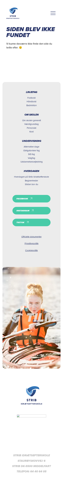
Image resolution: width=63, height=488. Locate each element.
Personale (31, 127)
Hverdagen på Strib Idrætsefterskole (31, 176)
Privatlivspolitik (32, 243)
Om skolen (31, 114)
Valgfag (31, 158)
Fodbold (31, 97)
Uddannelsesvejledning (32, 161)
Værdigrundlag (31, 124)
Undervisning (31, 141)
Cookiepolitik (31, 250)
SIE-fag (31, 154)
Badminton (31, 105)
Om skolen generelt (31, 120)
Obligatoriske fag (31, 150)
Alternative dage (31, 146)
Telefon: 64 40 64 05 (31, 471)
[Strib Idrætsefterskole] (12, 13)
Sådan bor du (31, 184)
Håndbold (31, 101)
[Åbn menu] (53, 13)
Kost (31, 131)
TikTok (20, 222)
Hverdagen (31, 171)
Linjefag (31, 92)
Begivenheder (31, 180)
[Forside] (31, 395)
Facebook (22, 198)
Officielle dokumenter (31, 236)
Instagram (22, 210)
